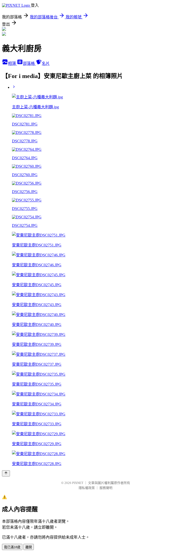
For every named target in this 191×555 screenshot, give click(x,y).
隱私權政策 (87, 488)
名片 (46, 63)
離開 (28, 547)
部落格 (29, 63)
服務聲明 (105, 488)
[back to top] (6, 473)
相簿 (12, 63)
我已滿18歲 (12, 547)
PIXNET (77, 483)
